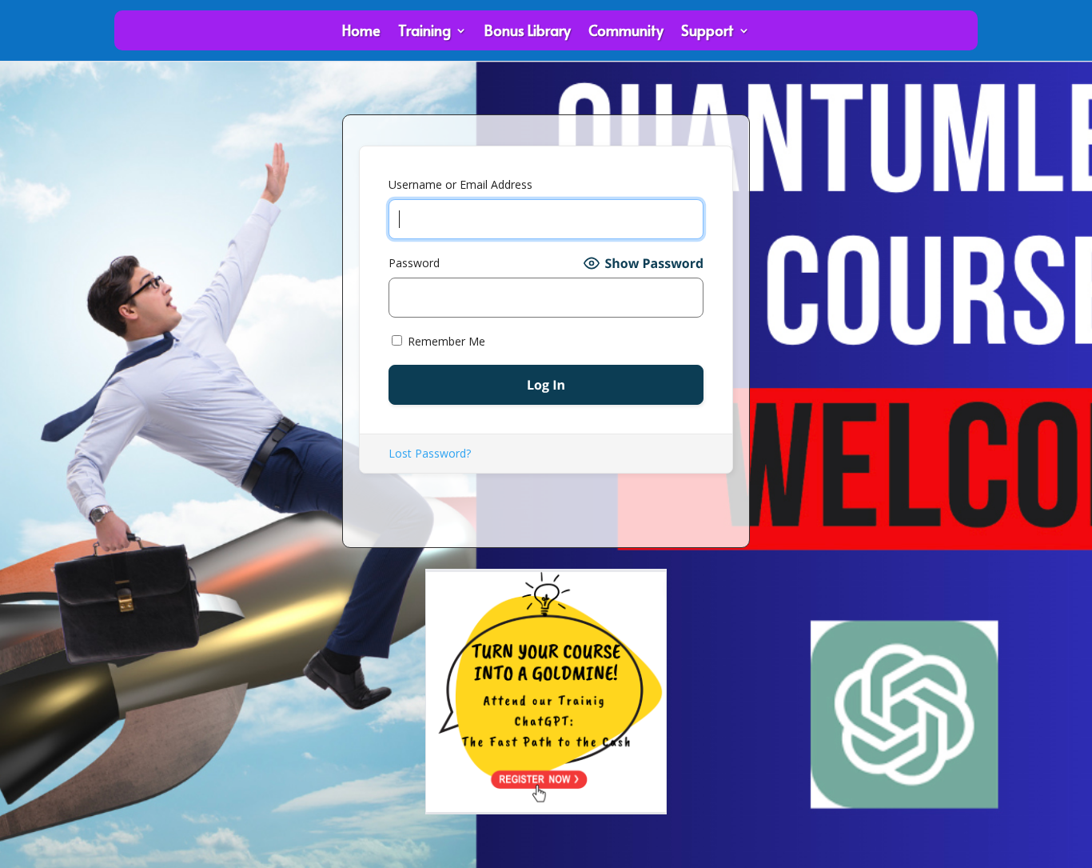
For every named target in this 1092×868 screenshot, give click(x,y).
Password (414, 262)
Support (707, 32)
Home (361, 32)
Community (626, 32)
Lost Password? (430, 453)
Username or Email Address (460, 184)
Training (424, 32)
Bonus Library (527, 32)
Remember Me (445, 341)
